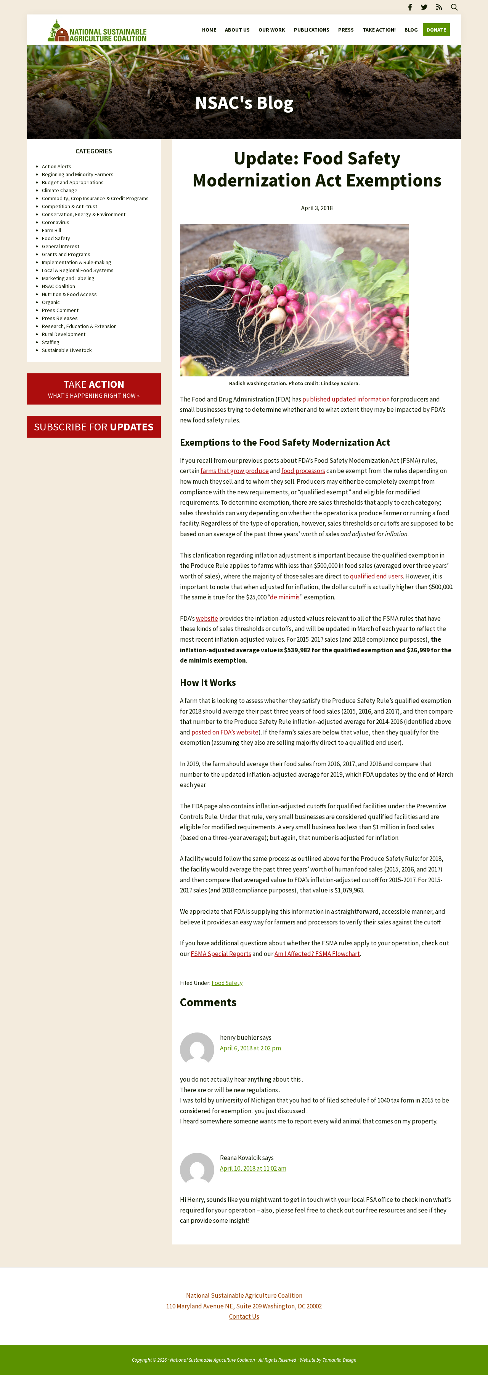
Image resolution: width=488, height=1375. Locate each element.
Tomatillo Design (339, 1360)
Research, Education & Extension (79, 326)
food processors (303, 471)
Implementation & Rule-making (76, 262)
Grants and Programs (66, 254)
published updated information (346, 399)
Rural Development (63, 334)
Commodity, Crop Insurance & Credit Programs (95, 198)
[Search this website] (454, 7)
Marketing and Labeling (68, 278)
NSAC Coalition (58, 286)
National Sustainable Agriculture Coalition (212, 1360)
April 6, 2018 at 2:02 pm (250, 1048)
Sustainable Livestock (67, 350)
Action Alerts (56, 166)
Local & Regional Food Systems (78, 270)
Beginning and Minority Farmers (78, 174)
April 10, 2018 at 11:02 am (253, 1168)
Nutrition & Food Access (69, 294)
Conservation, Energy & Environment (83, 214)
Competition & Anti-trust (69, 206)
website (207, 618)
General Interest (60, 246)
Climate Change (59, 190)
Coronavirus (55, 222)
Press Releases (60, 318)
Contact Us (244, 1316)
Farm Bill (51, 230)
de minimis (285, 597)
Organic (51, 302)
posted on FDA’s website (224, 732)
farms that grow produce (235, 471)
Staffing (50, 342)
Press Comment (60, 310)
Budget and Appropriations (73, 182)
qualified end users (376, 576)
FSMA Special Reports (221, 954)
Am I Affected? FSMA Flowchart (317, 954)
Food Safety (227, 982)
